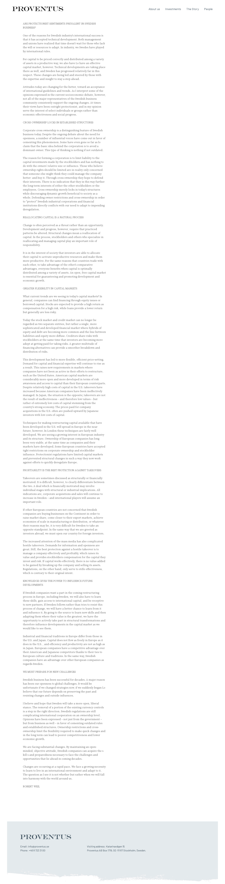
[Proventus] (37, 9)
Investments (173, 9)
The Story (192, 9)
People (208, 9)
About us (154, 9)
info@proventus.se (38, 846)
